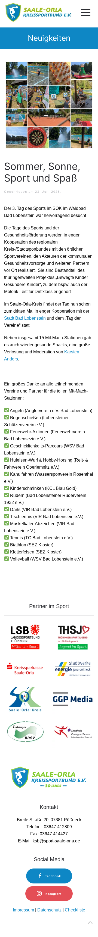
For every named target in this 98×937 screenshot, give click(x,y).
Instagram (53, 894)
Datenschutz (49, 910)
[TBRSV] (25, 731)
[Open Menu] (84, 12)
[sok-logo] (25, 700)
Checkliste (75, 910)
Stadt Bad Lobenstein (25, 318)
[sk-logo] (25, 668)
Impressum (23, 910)
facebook (53, 876)
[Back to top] (90, 922)
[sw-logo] (73, 668)
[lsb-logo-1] (25, 636)
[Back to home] (37, 12)
